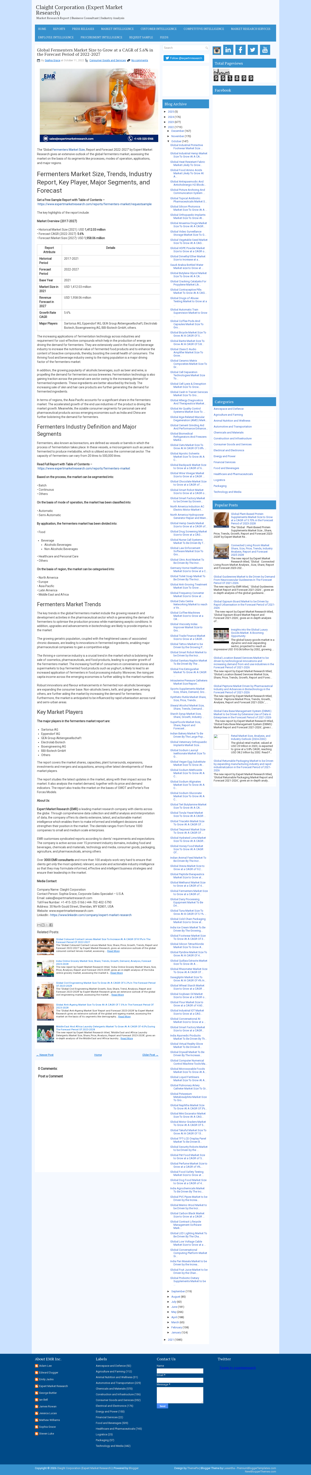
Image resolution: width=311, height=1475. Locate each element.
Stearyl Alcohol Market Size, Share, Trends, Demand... (187, 707)
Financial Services (224, 462)
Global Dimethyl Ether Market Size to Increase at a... (187, 258)
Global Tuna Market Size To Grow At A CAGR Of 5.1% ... (188, 912)
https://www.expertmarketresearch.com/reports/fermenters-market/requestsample (95, 204)
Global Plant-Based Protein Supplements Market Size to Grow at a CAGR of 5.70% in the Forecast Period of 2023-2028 (252, 518)
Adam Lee (45, 1365)
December (177, 130)
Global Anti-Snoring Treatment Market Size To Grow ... (188, 586)
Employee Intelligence (56, 37)
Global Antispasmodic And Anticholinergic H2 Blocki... (188, 183)
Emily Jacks (46, 1379)
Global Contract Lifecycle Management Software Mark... (185, 1225)
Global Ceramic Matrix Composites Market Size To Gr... (188, 364)
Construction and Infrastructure (233, 438)
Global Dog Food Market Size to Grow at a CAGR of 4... (188, 1181)
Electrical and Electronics (229, 450)
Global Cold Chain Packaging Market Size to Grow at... (188, 920)
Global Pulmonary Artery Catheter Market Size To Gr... (188, 1087)
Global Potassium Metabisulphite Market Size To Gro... (188, 1097)
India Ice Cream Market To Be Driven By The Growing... (187, 929)
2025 (171, 111)
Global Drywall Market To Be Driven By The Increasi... (187, 1053)
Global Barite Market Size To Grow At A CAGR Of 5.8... (187, 342)
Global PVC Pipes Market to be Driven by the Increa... (188, 1198)
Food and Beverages (226, 468)
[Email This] (39, 925)
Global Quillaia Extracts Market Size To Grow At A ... (188, 962)
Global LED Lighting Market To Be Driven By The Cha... (188, 1235)
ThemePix (193, 1468)
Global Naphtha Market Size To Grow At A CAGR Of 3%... (188, 1107)
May (173, 1311)
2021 (171, 1339)
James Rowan (47, 1406)
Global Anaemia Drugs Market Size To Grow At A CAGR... (188, 224)
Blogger (134, 1468)
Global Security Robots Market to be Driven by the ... (189, 1148)
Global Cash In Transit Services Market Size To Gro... (189, 393)
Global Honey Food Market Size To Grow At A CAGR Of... (186, 849)
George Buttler (48, 1392)
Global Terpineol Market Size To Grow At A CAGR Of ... (187, 831)
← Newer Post (45, 1054)
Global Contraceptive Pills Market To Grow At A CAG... (188, 291)
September (178, 1291)
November (177, 136)
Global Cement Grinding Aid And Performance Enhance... (189, 427)
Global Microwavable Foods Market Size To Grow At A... (188, 1070)
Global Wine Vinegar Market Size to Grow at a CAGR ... (187, 475)
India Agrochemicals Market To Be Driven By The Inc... (187, 1190)
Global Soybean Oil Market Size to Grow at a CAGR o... (188, 995)
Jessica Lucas (48, 1413)
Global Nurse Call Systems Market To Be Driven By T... (187, 541)
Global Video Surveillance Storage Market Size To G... (188, 233)
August (175, 1296)
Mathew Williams (49, 1420)
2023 (171, 122)
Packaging (220, 485)
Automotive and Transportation (233, 426)
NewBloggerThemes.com (260, 1471)
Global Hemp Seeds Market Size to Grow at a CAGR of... (188, 525)
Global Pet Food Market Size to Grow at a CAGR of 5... (187, 1156)
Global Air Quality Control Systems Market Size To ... (187, 410)
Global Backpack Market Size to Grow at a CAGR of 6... (188, 466)
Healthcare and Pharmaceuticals (233, 474)
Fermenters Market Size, (68, 149)
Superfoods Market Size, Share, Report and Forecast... (185, 725)
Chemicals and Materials (229, 432)
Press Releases (83, 29)
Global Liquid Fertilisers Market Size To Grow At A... (188, 1078)
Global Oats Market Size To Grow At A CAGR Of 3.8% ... (188, 446)
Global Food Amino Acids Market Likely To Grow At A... (187, 173)
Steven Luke (46, 1433)
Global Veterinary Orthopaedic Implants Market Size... (188, 743)
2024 (171, 116)
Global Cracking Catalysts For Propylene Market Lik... (188, 283)
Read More (113, 951)
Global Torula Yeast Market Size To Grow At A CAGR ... (188, 814)
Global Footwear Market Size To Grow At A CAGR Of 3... (188, 937)
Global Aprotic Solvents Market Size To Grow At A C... (187, 456)
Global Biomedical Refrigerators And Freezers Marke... (188, 437)
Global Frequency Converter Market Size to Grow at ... (187, 594)
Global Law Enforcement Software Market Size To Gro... (186, 551)
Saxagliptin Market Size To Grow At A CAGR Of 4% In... (188, 979)
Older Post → (150, 1054)
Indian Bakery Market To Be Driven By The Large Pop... (187, 735)
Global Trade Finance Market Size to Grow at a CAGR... (187, 637)
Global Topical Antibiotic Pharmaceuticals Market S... (188, 200)
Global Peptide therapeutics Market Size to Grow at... (187, 876)
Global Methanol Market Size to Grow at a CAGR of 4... (187, 884)
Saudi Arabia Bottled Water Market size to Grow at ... (187, 266)
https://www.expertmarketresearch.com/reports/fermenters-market (84, 468)
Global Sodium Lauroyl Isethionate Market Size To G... (188, 753)
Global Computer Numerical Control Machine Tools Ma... (188, 1062)
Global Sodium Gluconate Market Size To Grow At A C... (187, 796)
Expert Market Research (53, 1386)
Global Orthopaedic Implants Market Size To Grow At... (187, 216)
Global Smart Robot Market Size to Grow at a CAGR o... (188, 491)
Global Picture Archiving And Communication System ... (187, 191)
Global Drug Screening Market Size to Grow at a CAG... (188, 533)
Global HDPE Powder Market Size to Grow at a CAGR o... (188, 250)
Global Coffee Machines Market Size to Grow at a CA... (186, 616)
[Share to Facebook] (51, 925)
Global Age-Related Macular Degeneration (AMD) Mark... (188, 418)
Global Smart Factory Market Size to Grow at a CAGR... (187, 1029)
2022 (171, 127)
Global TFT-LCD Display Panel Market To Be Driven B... (188, 1140)
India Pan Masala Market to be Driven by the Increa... (188, 1263)
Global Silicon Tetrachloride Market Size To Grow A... (187, 945)
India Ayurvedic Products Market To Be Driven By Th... (188, 1037)
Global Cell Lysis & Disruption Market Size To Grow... (188, 385)
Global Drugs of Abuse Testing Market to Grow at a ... (188, 301)
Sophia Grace (52, 60)
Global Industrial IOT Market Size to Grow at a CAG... (187, 1012)
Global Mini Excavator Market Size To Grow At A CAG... (188, 1115)
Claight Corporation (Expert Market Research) (79, 9)
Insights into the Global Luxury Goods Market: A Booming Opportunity (249, 633)
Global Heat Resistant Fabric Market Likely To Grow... (187, 163)
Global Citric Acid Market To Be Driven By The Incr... (187, 561)
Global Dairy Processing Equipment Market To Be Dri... (186, 902)
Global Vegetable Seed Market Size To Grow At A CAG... (189, 241)
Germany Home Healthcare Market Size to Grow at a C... (189, 569)
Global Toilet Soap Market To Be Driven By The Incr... (187, 578)
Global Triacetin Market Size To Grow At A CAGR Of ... (187, 823)
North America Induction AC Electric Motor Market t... (187, 508)
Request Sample (141, 37)
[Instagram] (218, 55)
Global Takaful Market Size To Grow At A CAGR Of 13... (188, 1132)
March (175, 1322)
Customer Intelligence (159, 29)
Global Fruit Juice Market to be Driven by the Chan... (189, 1271)
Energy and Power (224, 456)
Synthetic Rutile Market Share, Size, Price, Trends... (188, 698)
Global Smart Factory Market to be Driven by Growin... (187, 500)
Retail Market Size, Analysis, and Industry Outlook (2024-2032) (250, 737)
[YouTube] (266, 55)
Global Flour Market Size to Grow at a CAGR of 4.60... (187, 1004)
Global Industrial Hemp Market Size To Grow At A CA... (188, 155)
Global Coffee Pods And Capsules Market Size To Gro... (187, 324)
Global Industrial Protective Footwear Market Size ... (186, 146)
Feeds (164, 37)
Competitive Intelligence (204, 29)
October (176, 141)
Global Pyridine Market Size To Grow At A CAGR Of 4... (188, 954)
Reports (59, 29)
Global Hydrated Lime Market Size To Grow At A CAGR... (188, 839)
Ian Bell (43, 1399)
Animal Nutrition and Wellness (232, 420)
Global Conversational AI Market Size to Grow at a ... (188, 1020)
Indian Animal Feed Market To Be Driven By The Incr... (188, 859)
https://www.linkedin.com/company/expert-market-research (91, 915)
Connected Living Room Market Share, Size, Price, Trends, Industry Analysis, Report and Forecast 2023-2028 (251, 550)
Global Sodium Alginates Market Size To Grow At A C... (187, 785)
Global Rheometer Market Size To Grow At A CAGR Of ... (188, 970)
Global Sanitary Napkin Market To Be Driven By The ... (188, 662)
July (173, 1301)
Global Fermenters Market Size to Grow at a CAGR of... (189, 892)
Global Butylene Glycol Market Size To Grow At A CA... (188, 275)
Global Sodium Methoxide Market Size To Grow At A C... (187, 773)
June (174, 1306)
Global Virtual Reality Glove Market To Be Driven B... (186, 1045)
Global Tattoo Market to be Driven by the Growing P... (187, 645)
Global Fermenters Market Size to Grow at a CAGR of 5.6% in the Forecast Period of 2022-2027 (95, 52)
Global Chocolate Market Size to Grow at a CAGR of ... (188, 483)
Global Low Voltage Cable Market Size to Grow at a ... (188, 1243)
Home (42, 29)
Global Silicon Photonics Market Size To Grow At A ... (188, 208)
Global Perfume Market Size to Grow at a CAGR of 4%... (188, 1165)
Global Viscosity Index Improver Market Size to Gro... (186, 627)
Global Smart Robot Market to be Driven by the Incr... (188, 654)
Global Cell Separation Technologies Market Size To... (187, 375)
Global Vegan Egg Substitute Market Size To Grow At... (187, 763)
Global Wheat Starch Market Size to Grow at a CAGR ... (187, 987)
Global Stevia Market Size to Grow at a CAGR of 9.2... (187, 867)
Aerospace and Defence (229, 408)
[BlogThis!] (43, 925)
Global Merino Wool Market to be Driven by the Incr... (188, 1206)
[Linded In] (229, 55)
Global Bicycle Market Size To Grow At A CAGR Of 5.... (188, 334)
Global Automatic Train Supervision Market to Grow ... (188, 313)
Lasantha (229, 1468)
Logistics (219, 480)
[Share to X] (47, 925)
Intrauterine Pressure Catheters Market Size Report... (188, 682)
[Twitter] (253, 55)
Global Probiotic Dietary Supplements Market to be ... (188, 1281)
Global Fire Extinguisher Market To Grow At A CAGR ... (188, 672)
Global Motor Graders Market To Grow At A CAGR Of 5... (188, 1123)
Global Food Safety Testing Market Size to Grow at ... (187, 1173)
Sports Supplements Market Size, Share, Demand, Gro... (188, 690)
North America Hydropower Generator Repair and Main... (189, 516)
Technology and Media (227, 491)
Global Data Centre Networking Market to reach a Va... (188, 604)
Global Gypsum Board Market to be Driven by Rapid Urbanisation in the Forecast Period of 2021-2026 (244, 604)
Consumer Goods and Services (107, 60)
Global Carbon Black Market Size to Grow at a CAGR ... (187, 1215)
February (176, 1327)
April (174, 1317)
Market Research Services (250, 29)
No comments (139, 60)
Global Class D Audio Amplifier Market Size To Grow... (186, 352)
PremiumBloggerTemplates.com (256, 1468)
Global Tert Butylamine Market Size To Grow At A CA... (188, 806)
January (176, 1332)
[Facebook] (241, 55)
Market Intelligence (117, 29)
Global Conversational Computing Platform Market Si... (188, 1253)
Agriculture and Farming (228, 414)
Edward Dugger (48, 1372)
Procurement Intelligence (101, 37)
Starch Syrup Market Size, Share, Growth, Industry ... (187, 715)
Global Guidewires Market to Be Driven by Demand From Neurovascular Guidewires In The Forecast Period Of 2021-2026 (244, 580)
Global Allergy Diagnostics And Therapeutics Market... (188, 402)
